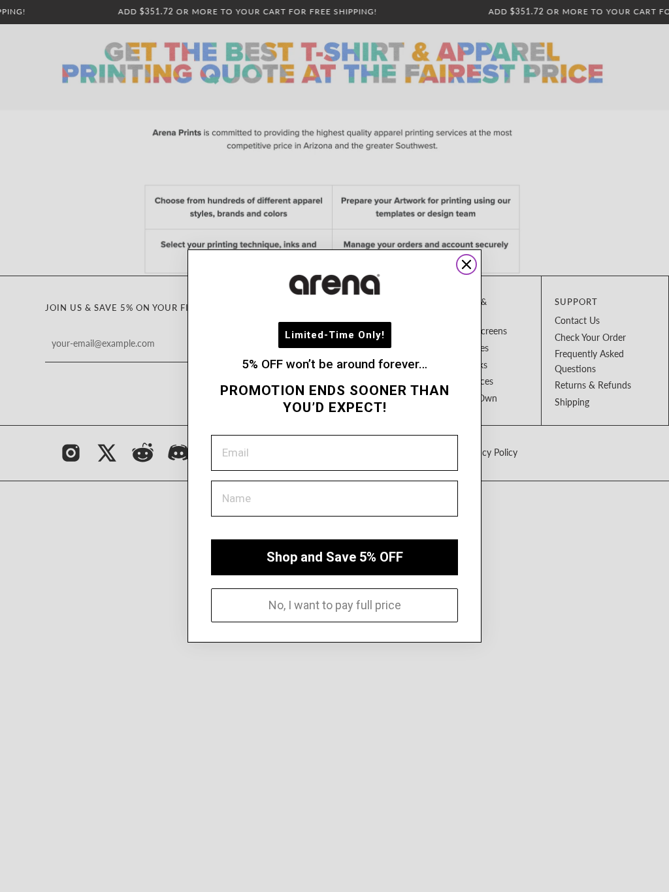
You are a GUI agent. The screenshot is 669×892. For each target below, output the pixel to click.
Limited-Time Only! (335, 335)
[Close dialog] (466, 264)
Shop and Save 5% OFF (335, 557)
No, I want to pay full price (335, 605)
